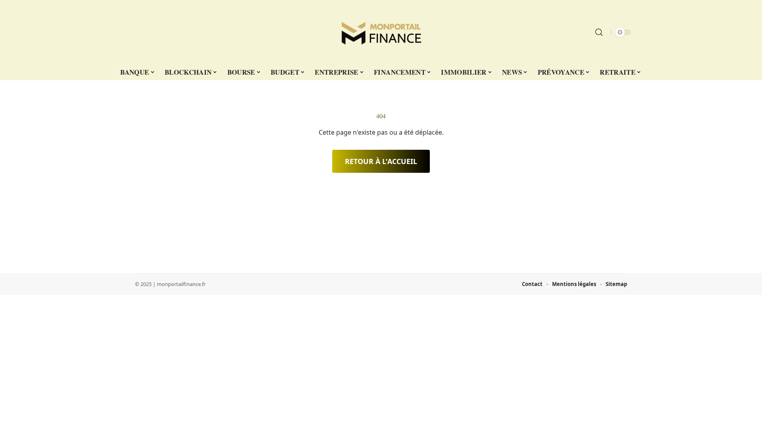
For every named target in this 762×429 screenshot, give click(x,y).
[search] (599, 32)
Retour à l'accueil (381, 161)
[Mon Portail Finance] (381, 32)
